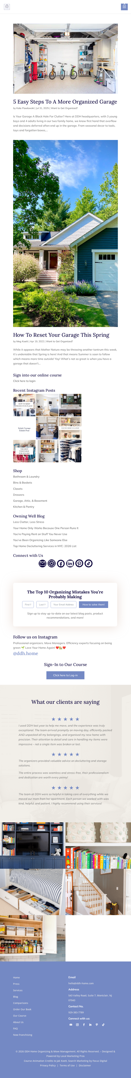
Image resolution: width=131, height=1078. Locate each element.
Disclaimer (85, 1065)
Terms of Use (67, 1065)
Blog (15, 996)
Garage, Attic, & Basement (30, 500)
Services (18, 990)
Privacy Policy (48, 1065)
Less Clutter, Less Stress (28, 522)
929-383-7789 (76, 1012)
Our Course (19, 1015)
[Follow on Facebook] (83, 1024)
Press (16, 983)
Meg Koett (22, 341)
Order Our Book (22, 1009)
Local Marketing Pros (73, 1056)
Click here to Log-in (65, 675)
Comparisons (20, 1003)
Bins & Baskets (22, 482)
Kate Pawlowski (25, 108)
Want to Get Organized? (64, 108)
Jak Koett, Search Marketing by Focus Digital (82, 1060)
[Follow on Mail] (71, 1024)
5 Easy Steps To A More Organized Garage (65, 101)
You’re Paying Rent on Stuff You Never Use (40, 534)
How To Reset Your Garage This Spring (61, 334)
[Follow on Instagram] (77, 1024)
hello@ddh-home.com (81, 983)
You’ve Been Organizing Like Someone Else (40, 540)
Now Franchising (22, 1034)
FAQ (15, 1028)
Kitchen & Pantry (23, 506)
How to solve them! (94, 604)
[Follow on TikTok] (103, 1024)
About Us (18, 1022)
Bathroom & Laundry (26, 476)
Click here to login (24, 381)
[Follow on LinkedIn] (90, 1024)
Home (16, 977)
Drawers (18, 494)
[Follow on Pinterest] (96, 1024)
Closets (18, 488)
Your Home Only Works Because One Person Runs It (45, 528)
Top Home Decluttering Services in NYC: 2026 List (44, 546)
